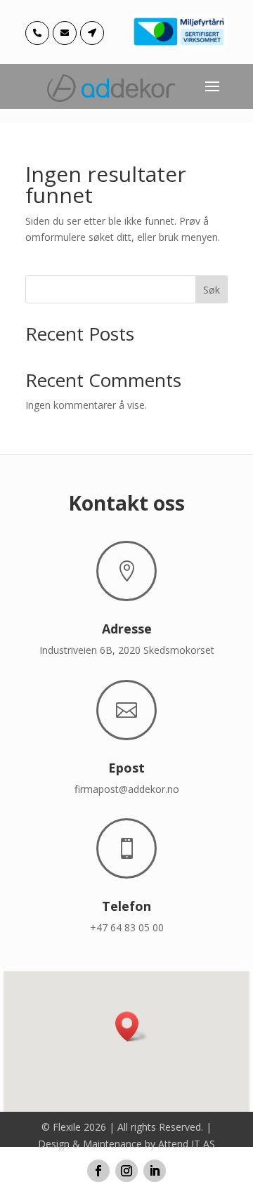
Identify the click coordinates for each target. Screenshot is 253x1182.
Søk (211, 289)
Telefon (126, 906)
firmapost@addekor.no (126, 789)
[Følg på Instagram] (126, 1171)
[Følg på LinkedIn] (154, 1171)
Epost (126, 767)
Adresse (127, 628)
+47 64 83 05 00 (127, 927)
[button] (131, 1026)
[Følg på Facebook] (98, 1171)
